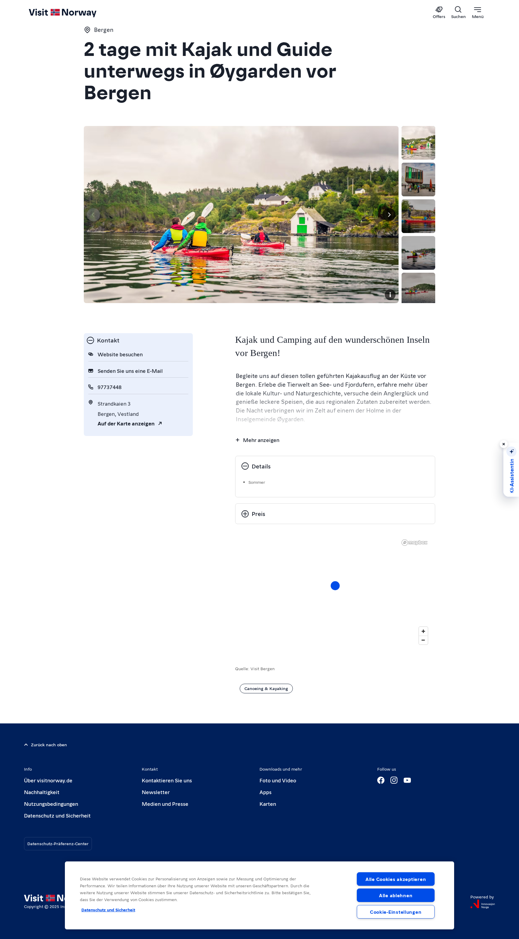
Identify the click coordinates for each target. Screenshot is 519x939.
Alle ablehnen (395, 895)
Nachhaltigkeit (41, 791)
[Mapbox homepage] (414, 542)
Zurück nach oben (49, 744)
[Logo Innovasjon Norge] (482, 904)
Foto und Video (278, 780)
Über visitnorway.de (48, 780)
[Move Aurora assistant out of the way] (504, 444)
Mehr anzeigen (261, 439)
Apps (266, 791)
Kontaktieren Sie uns (167, 780)
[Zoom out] (423, 640)
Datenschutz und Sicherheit (57, 815)
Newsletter (156, 791)
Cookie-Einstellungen (395, 912)
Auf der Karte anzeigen (126, 423)
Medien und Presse (165, 803)
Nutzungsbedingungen (51, 803)
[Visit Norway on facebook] (380, 780)
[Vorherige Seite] (93, 214)
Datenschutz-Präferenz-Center (58, 843)
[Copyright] (390, 294)
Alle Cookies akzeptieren (396, 879)
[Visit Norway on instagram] (394, 780)
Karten (268, 803)
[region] (335, 591)
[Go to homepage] (72, 12)
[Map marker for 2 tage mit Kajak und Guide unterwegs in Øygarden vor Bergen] (335, 585)
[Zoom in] (423, 631)
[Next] (389, 214)
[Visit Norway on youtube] (407, 780)
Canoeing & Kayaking (266, 688)
